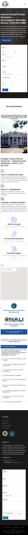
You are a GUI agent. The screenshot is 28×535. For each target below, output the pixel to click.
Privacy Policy (5, 428)
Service (5, 492)
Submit (5, 517)
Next (5, 90)
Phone (4, 54)
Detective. (13, 531)
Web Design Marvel (16, 532)
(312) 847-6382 (6, 180)
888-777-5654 (11, 460)
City (3, 83)
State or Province (6, 77)
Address (4, 66)
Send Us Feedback (6, 425)
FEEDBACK (16, 527)
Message (5, 499)
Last (15, 51)
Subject (5, 485)
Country (4, 71)
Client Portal (5, 423)
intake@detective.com (17, 462)
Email (3, 60)
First (3, 51)
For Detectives (5, 420)
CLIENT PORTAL (8, 527)
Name (5, 471)
